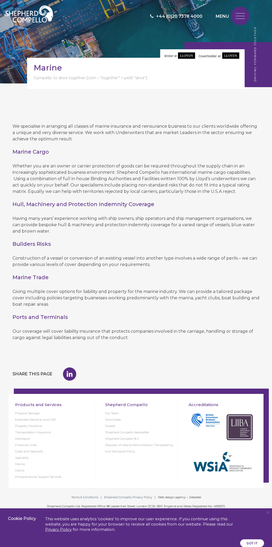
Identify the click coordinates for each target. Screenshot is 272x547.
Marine (20, 464)
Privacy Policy (58, 529)
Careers (110, 426)
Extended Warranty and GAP (35, 419)
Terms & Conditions (84, 497)
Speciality (22, 458)
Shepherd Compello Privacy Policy (128, 497)
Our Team (112, 413)
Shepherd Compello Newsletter (127, 432)
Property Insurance (28, 426)
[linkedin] (69, 374)
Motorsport (22, 439)
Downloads (113, 419)
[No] (268, 512)
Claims (19, 470)
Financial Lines (26, 445)
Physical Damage (27, 413)
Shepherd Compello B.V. (122, 439)
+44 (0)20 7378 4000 (179, 16)
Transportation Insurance (33, 432)
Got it (252, 543)
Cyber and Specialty (29, 451)
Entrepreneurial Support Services (38, 477)
